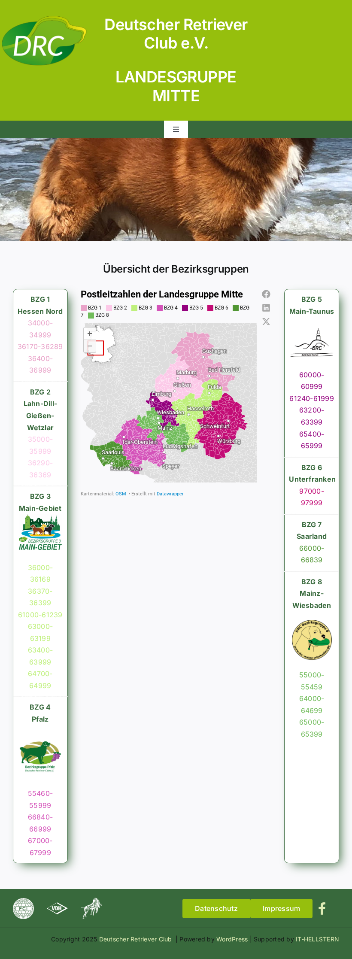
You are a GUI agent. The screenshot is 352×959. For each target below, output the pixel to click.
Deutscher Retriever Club (136, 939)
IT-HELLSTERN (317, 939)
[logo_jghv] (91, 901)
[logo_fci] (23, 901)
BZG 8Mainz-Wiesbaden (311, 593)
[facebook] (322, 908)
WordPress (232, 939)
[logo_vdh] (57, 905)
